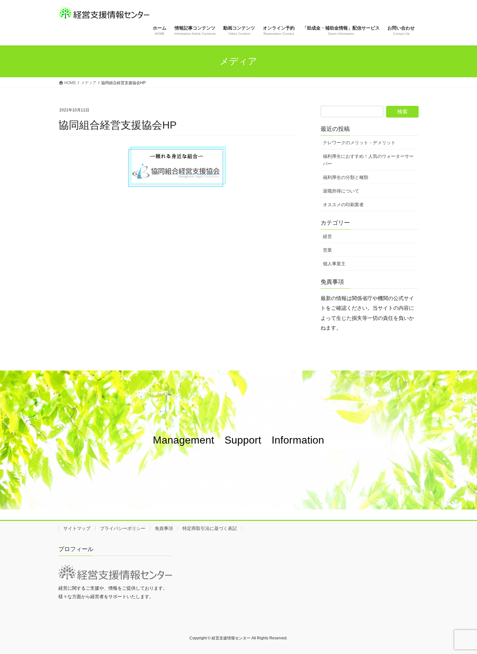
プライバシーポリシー (122, 528)
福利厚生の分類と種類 (345, 177)
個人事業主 (334, 263)
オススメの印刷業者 (343, 204)
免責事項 (164, 528)
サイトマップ (77, 528)
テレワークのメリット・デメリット (359, 142)
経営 (327, 236)
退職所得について (341, 191)
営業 (327, 250)
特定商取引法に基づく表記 (209, 528)
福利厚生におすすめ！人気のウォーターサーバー (368, 160)
